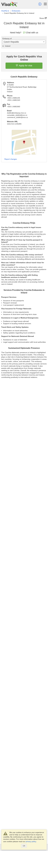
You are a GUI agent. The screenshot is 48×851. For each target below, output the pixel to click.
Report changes (10, 159)
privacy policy (31, 841)
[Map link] (24, 142)
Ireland (6, 46)
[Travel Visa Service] (9, 4)
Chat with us (32, 32)
